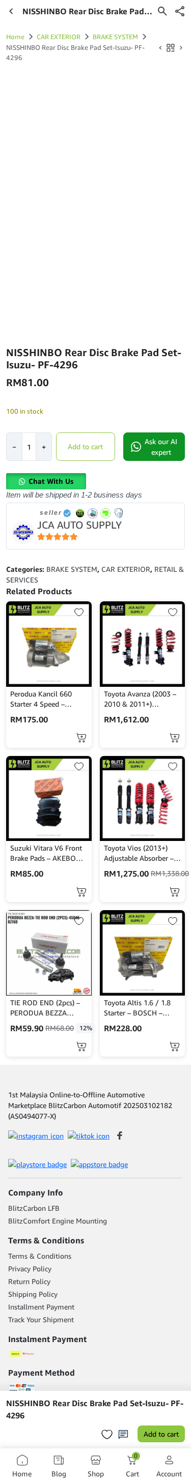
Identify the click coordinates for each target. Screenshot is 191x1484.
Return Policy (29, 1281)
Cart (132, 1466)
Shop (96, 1473)
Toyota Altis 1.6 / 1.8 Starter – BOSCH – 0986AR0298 (137, 1008)
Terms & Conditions (39, 1256)
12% (85, 1028)
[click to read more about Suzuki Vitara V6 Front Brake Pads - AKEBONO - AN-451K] (49, 798)
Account (169, 1473)
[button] (180, 11)
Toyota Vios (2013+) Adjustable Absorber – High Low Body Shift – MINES (140, 853)
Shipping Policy (33, 1294)
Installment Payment (41, 1306)
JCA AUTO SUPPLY (79, 525)
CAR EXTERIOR (58, 37)
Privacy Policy (29, 1268)
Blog (58, 1473)
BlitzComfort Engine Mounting (57, 1220)
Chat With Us (51, 481)
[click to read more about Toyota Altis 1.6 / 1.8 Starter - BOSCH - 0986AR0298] (142, 953)
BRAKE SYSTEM (115, 37)
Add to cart (85, 446)
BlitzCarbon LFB (34, 1208)
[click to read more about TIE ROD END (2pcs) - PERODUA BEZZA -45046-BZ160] (49, 953)
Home (15, 37)
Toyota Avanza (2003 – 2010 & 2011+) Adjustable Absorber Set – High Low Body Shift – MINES (142, 699)
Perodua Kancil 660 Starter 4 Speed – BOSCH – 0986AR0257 (47, 699)
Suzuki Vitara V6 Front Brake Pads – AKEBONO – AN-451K (48, 853)
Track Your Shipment (41, 1319)
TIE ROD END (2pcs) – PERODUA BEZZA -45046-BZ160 (45, 1008)
